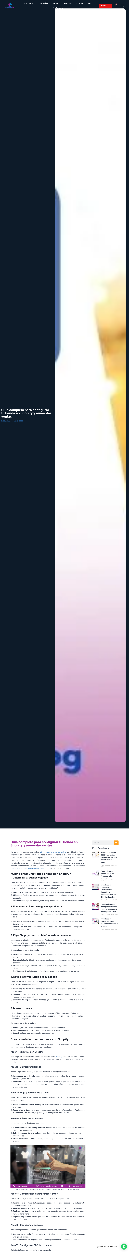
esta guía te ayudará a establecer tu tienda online (30, 869)
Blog (90, 3)
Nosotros (67, 3)
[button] (122, 5)
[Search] (116, 842)
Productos (28, 3)
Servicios (44, 3)
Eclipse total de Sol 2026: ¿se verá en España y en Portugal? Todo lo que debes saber (109, 857)
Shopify (59, 1057)
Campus (55, 3)
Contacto (80, 3)
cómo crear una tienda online (53, 852)
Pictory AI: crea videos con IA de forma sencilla (107, 873)
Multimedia (58, 8)
